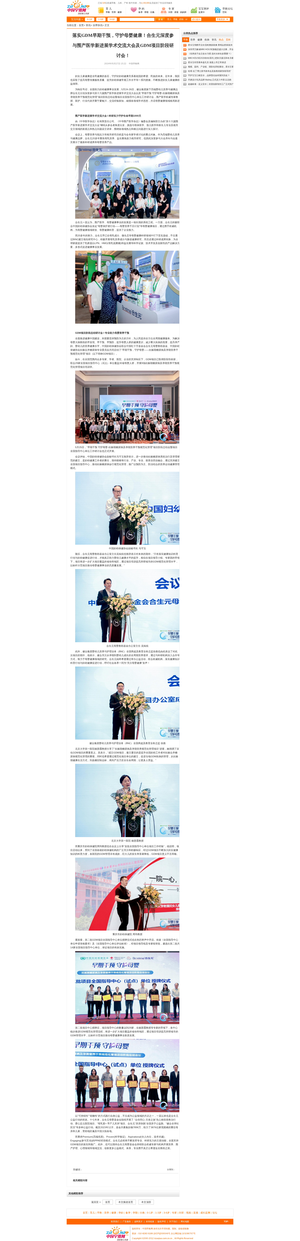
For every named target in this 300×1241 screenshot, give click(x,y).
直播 (195, 1212)
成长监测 (205, 1212)
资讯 (88, 25)
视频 (188, 1212)
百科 (228, 39)
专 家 (171, 8)
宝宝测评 (203, 8)
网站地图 (185, 1221)
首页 (81, 25)
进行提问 (196, 19)
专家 (174, 1212)
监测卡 (201, 12)
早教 (108, 12)
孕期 (146, 12)
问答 (170, 12)
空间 (224, 12)
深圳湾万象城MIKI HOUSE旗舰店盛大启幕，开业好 (212, 49)
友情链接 (150, 1221)
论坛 (214, 1212)
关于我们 (173, 1221)
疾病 (207, 39)
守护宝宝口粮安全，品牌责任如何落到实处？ (209, 75)
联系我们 (115, 1221)
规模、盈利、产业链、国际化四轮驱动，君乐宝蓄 (211, 67)
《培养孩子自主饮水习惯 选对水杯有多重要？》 (210, 53)
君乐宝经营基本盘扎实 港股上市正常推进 (207, 62)
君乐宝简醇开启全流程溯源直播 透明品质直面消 (210, 45)
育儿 (169, 19)
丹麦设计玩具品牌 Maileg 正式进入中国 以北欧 (209, 80)
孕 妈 (141, 8)
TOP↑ (226, 1221)
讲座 (176, 12)
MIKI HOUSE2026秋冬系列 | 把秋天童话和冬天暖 (211, 58)
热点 (221, 39)
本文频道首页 (125, 1202)
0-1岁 (89, 19)
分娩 (152, 12)
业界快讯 (97, 25)
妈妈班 (183, 12)
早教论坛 (227, 8)
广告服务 (127, 1221)
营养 (114, 12)
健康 (120, 12)
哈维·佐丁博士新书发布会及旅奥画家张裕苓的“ (209, 71)
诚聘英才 (138, 1221)
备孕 (140, 12)
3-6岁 (112, 19)
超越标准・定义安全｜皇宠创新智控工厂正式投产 (211, 84)
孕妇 (120, 1212)
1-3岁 (100, 19)
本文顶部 (146, 1202)
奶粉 (181, 19)
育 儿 (109, 8)
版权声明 (161, 1221)
